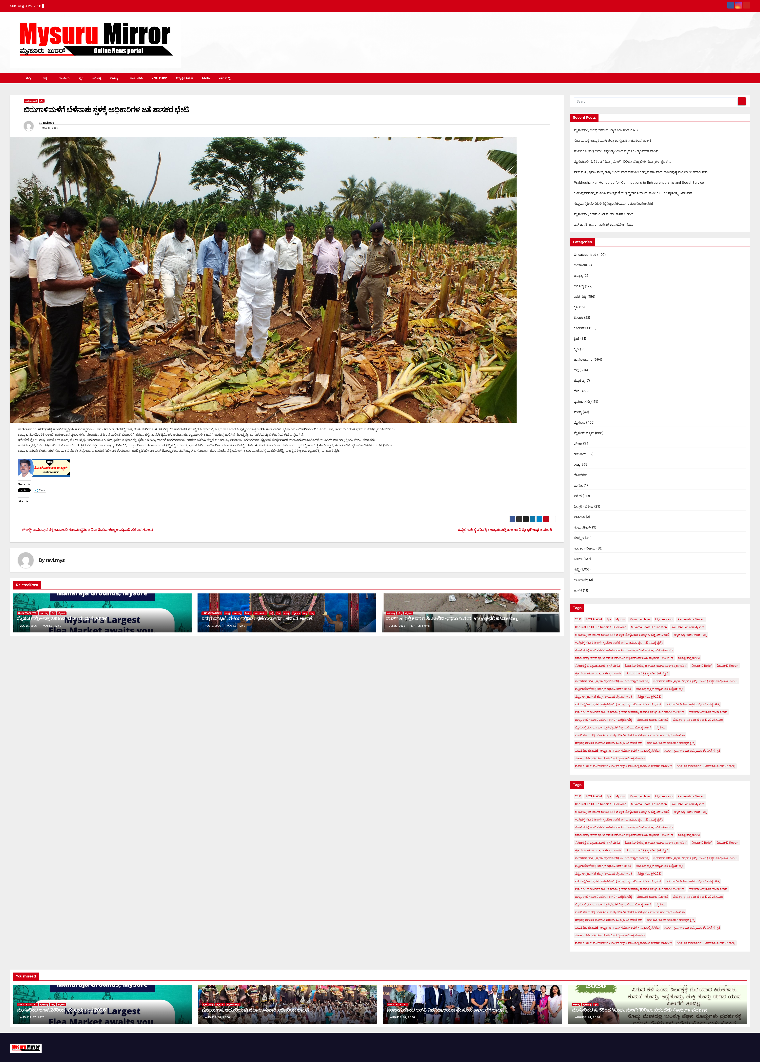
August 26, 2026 (217, 1017)
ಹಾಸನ (578, 590)
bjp (609, 619)
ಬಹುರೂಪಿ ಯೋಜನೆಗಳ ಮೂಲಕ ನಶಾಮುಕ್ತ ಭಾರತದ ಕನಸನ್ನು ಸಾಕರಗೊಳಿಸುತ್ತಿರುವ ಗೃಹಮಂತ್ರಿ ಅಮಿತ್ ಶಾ (629, 712)
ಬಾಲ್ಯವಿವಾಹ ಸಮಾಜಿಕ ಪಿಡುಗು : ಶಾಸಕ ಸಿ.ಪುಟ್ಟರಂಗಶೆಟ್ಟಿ (603, 719)
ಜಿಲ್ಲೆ (45, 78)
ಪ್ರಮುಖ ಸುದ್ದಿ (582, 401)
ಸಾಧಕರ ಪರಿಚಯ (584, 548)
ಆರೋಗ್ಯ (96, 78)
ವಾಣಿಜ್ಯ (114, 78)
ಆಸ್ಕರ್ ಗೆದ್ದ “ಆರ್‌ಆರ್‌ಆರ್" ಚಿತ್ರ (690, 634)
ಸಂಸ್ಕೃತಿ (579, 538)
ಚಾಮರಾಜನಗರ (31, 101)
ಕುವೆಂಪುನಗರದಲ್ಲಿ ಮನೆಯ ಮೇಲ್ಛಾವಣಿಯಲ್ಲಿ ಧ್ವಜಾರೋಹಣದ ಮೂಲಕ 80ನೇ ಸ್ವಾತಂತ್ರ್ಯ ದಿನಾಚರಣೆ (633, 193)
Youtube (159, 78)
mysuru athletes (640, 619)
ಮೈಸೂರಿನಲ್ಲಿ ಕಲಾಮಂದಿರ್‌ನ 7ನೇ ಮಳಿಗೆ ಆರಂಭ (603, 214)
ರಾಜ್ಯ (305, 613)
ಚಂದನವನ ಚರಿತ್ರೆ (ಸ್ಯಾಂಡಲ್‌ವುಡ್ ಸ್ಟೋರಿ (647, 673)
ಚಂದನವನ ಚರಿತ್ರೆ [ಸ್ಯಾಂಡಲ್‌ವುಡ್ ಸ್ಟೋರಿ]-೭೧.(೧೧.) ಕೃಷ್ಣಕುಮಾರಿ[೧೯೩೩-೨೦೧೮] (695, 681)
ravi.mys (48, 123)
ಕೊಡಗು (248, 613)
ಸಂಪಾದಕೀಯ (582, 527)
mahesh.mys (52, 625)
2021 (578, 619)
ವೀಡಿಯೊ (579, 517)
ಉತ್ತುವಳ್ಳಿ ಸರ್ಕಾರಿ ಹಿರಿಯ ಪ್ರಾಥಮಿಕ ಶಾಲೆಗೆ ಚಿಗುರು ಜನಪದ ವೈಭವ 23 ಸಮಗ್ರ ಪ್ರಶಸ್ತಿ (619, 642)
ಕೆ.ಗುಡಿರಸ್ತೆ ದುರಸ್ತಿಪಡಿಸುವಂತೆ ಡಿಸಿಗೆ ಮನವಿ (597, 665)
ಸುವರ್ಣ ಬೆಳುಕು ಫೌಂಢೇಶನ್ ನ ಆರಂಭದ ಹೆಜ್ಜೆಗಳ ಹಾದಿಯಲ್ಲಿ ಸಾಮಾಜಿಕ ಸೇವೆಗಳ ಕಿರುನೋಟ (623, 766)
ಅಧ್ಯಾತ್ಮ (227, 613)
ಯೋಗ (578, 443)
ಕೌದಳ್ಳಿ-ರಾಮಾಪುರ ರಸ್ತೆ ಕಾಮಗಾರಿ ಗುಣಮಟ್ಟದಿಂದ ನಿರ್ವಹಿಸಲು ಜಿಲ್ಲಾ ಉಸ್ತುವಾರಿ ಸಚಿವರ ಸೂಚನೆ (87, 529)
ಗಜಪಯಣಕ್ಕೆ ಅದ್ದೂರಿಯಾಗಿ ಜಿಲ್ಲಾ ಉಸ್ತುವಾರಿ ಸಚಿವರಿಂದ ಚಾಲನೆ (612, 141)
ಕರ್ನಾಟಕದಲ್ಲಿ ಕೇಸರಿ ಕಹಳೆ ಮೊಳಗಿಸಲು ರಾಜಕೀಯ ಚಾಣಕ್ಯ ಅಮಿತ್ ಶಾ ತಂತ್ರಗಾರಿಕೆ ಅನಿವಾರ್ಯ (624, 650)
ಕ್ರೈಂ (81, 78)
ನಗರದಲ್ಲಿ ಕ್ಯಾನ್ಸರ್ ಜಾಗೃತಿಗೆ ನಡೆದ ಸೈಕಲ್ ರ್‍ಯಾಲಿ (660, 688)
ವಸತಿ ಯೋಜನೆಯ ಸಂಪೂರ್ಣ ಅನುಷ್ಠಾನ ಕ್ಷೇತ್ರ (671, 742)
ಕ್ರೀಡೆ (576, 338)
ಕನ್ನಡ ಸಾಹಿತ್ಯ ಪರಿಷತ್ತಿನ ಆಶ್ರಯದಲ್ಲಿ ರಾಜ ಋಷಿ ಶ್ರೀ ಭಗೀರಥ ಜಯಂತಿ (505, 529)
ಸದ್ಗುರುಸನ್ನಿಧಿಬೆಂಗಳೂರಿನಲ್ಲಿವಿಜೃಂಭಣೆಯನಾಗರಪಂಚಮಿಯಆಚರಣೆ (257, 618)
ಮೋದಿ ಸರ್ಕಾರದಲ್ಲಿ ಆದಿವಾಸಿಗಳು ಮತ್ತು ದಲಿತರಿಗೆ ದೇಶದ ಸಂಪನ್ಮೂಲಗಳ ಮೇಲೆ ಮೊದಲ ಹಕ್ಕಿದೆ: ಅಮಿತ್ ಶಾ (630, 735)
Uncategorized (27, 613)
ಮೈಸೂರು (61, 613)
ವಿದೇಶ (578, 496)
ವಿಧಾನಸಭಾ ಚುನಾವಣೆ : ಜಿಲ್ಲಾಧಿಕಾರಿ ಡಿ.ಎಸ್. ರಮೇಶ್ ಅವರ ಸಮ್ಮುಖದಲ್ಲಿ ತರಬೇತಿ (617, 750)
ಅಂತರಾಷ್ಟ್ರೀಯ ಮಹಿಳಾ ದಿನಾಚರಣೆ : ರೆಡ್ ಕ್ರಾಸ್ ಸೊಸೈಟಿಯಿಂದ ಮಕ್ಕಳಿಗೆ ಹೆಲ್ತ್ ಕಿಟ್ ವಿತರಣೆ (622, 634)
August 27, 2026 (32, 1017)
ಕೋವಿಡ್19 (581, 328)
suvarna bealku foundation (649, 627)
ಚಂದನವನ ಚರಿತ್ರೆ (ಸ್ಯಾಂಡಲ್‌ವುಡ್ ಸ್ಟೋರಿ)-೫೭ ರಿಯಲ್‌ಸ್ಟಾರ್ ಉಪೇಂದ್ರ (612, 681)
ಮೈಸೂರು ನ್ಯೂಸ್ (584, 433)
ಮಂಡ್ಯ (286, 613)
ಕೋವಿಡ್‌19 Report (727, 665)
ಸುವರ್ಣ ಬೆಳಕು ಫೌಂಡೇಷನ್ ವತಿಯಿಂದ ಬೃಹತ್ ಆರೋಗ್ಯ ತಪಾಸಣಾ (610, 758)
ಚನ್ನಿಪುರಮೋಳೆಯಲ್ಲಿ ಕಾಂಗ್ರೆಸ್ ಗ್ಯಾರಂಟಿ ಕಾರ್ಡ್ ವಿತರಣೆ (603, 688)
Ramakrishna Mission (691, 619)
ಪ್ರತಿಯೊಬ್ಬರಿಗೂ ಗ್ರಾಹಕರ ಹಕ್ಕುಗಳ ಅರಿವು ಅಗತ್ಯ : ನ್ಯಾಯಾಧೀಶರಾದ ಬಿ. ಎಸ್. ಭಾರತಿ (618, 704)
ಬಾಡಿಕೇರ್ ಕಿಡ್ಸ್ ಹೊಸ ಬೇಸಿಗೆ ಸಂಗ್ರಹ (708, 712)
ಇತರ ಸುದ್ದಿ (224, 78)
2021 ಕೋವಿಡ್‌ (594, 619)
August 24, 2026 (402, 1017)
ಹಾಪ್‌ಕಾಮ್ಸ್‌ (581, 580)
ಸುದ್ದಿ (29, 78)
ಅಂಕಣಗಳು (136, 78)
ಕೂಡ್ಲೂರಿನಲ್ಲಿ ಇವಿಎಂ (689, 658)
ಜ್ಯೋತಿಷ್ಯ (579, 380)
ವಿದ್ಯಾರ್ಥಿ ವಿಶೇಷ (184, 78)
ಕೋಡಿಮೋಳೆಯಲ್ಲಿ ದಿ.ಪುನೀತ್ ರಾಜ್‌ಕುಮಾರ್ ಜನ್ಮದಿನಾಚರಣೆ (656, 665)
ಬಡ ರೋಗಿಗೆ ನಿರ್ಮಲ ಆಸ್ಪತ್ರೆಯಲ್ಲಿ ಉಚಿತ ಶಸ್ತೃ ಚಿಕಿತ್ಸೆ (692, 704)
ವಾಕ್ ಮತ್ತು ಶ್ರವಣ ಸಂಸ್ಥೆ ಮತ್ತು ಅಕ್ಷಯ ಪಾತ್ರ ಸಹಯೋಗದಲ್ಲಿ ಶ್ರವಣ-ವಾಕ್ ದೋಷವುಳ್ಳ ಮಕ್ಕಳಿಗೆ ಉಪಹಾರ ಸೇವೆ (641, 172)
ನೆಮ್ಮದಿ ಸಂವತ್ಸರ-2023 (649, 696)
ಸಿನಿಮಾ (206, 78)
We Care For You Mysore (688, 627)
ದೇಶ (278, 613)
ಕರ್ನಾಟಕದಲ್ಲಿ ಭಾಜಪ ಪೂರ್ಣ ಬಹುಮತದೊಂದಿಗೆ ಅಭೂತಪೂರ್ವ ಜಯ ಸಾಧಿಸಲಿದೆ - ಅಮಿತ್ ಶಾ (624, 658)
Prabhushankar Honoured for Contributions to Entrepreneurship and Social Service (639, 182)
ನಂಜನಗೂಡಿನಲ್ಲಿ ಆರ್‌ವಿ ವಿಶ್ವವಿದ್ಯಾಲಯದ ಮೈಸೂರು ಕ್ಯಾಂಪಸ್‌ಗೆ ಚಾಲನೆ (616, 151)
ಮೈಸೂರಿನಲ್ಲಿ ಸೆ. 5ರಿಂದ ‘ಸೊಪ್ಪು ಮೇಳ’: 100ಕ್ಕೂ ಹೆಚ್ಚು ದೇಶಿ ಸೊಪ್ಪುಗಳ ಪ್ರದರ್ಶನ (623, 162)
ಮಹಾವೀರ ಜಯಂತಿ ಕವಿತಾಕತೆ (652, 719)
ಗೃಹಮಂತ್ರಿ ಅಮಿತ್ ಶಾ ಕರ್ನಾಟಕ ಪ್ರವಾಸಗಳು (598, 673)
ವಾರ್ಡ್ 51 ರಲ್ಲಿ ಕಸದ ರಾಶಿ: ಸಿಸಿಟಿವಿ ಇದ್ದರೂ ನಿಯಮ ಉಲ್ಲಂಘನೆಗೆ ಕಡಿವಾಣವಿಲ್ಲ (451, 618)
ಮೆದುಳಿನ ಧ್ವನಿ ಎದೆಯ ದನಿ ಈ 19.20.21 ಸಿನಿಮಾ (698, 719)
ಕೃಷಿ (576, 307)
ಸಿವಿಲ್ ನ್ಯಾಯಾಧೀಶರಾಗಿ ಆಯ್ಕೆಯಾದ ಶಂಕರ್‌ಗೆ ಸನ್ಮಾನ (692, 750)
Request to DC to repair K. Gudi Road (600, 627)
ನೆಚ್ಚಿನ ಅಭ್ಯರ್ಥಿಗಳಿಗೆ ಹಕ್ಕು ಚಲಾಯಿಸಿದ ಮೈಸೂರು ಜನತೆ (603, 696)
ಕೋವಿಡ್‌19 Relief (701, 665)
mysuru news (664, 619)
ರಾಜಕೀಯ (64, 78)
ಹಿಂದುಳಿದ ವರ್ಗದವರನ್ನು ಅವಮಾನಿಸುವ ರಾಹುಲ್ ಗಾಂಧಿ (706, 766)
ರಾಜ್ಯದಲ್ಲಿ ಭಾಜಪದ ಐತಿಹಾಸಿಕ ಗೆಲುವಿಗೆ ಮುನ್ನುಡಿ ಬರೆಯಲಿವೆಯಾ (608, 742)
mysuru (620, 619)
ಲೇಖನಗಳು (580, 475)
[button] (740, 78)
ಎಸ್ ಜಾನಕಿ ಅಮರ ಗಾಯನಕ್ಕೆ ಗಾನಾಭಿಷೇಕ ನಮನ (604, 224)
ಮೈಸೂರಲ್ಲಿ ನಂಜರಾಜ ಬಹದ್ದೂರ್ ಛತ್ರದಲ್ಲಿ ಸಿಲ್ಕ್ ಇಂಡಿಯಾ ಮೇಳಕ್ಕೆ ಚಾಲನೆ (613, 727)
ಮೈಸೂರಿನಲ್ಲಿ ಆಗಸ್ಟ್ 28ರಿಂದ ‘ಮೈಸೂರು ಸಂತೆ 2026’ (62, 618)
